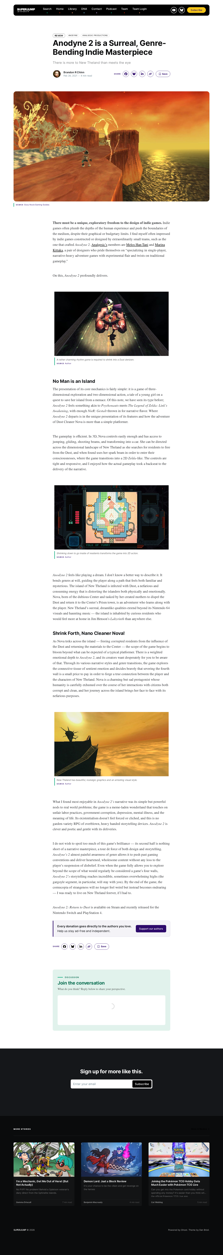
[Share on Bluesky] (134, 74)
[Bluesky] (182, 10)
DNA (84, 8)
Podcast (111, 8)
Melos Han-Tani (137, 244)
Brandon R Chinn (74, 72)
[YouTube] (174, 10)
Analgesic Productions (95, 35)
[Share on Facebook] (126, 74)
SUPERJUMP (20, 1230)
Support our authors (151, 928)
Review (59, 35)
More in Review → (200, 1129)
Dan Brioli (204, 1230)
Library (72, 8)
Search (47, 8)
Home (60, 8)
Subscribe (196, 10)
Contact (97, 8)
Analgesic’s (99, 244)
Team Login (139, 8)
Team (124, 8)
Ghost (184, 1230)
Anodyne (73, 35)
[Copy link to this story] (150, 74)
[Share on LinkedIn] (142, 74)
